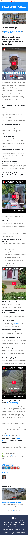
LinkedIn (9, 468)
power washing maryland (17, 31)
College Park (6, 524)
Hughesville (9, 526)
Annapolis (9, 520)
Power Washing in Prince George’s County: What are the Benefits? (14, 503)
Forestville (15, 524)
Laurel (9, 527)
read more (23, 507)
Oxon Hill (12, 527)
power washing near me (7, 33)
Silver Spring (5, 529)
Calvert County (23, 520)
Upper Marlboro (18, 529)
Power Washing (12, 403)
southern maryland (12, 32)
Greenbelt (4, 526)
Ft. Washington (21, 524)
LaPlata (24, 526)
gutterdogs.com (16, 235)
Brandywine (17, 520)
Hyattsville (20, 526)
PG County (17, 527)
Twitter (6, 468)
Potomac (21, 527)
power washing (10, 31)
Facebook (3, 468)
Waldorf (23, 529)
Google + (12, 468)
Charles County (6, 522)
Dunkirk (11, 524)
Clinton (23, 522)
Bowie (13, 520)
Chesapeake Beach (13, 522)
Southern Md (11, 529)
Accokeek (4, 520)
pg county (5, 31)
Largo (6, 527)
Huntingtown (15, 526)
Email (18, 468)
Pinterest (15, 468)
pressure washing (5, 32)
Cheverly (19, 522)
